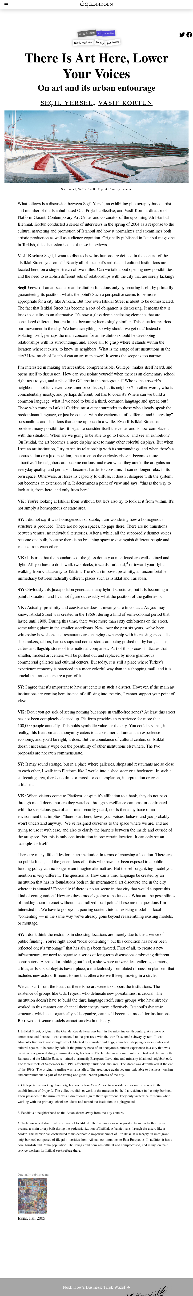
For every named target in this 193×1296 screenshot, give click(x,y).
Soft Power (112, 42)
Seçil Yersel (66, 101)
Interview (109, 33)
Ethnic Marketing (83, 42)
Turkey (100, 43)
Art (99, 33)
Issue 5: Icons (87, 33)
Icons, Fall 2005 (31, 1218)
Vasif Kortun (125, 101)
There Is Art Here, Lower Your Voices (97, 65)
